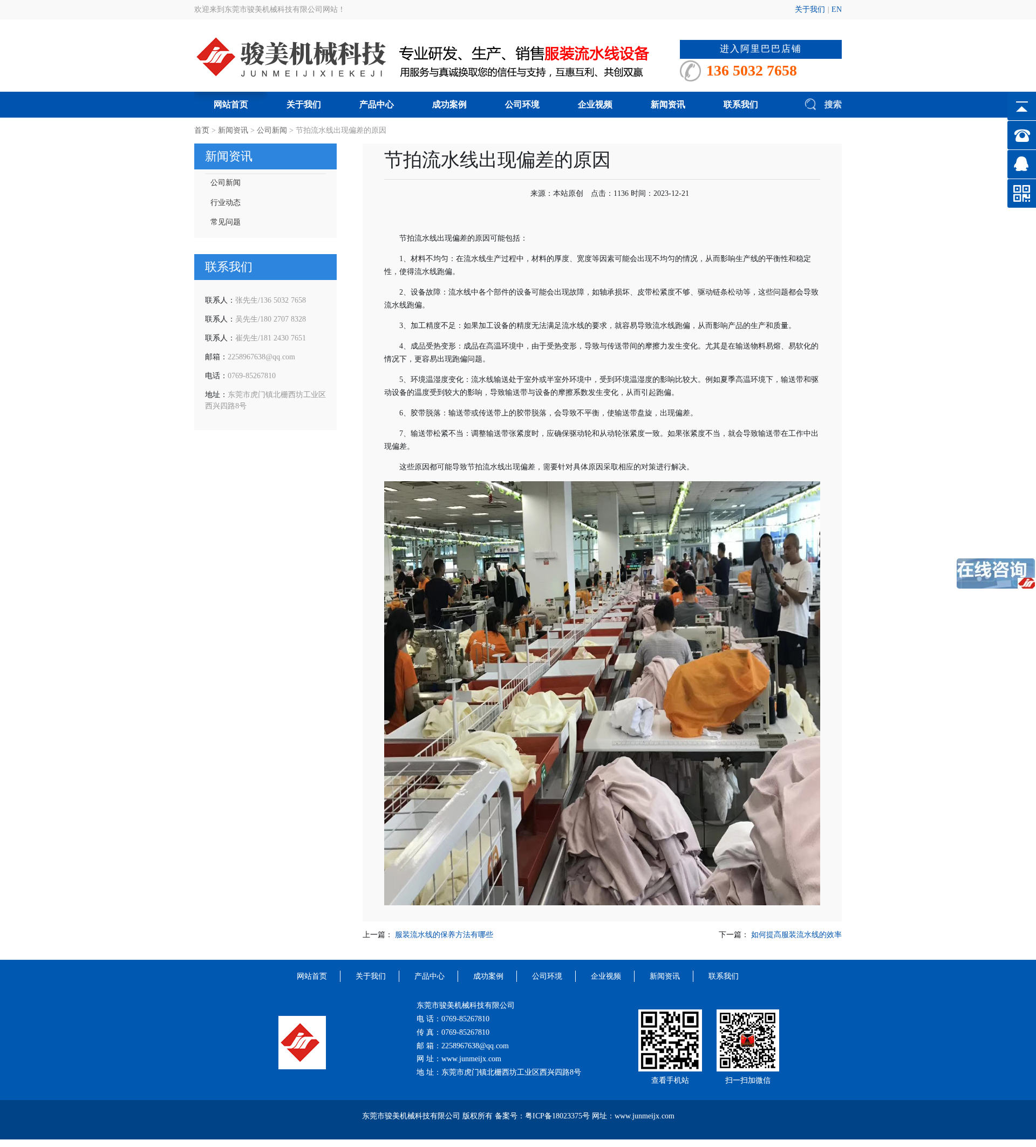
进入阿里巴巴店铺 (761, 49)
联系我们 (741, 104)
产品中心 (376, 104)
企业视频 (595, 104)
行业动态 (225, 203)
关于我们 (810, 9)
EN (836, 9)
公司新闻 (272, 130)
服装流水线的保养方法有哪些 (444, 935)
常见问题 (225, 222)
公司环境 (522, 104)
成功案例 (449, 104)
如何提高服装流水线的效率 (796, 935)
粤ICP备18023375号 (557, 1116)
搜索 (832, 104)
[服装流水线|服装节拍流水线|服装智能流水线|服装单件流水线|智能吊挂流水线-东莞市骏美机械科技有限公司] (437, 56)
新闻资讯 (668, 104)
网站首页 (231, 104)
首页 (201, 130)
